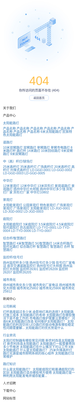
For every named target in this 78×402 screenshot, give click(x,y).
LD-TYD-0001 (47, 227)
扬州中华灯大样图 (26, 189)
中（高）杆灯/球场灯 (18, 161)
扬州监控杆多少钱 (16, 262)
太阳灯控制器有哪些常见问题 (24, 340)
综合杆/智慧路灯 (14, 238)
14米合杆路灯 (63, 243)
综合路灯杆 (28, 246)
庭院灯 (8, 219)
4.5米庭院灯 (65, 224)
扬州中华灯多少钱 (52, 189)
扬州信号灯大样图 (49, 266)
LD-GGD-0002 (62, 170)
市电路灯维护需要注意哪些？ (50, 318)
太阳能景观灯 (12, 205)
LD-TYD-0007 (42, 230)
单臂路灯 (43, 147)
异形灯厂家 (21, 192)
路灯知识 (9, 364)
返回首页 (39, 97)
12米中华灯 (28, 186)
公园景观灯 (31, 205)
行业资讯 (9, 335)
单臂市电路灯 (60, 147)
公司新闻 (9, 306)
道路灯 (8, 142)
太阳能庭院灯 (12, 224)
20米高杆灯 (62, 167)
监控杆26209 (48, 269)
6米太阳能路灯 (51, 131)
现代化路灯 (11, 246)
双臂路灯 (29, 147)
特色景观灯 (48, 205)
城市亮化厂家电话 (45, 285)
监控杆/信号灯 (13, 257)
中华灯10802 (39, 192)
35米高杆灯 (28, 167)
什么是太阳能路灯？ (34, 350)
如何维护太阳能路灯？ (50, 321)
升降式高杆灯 (19, 170)
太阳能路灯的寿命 (32, 315)
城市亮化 (9, 279)
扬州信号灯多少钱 (42, 262)
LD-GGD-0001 (40, 170)
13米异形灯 (45, 186)
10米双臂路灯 (13, 147)
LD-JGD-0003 (33, 211)
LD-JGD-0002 (13, 211)
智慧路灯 (9, 243)
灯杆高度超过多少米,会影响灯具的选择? (31, 312)
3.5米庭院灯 (47, 224)
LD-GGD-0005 (34, 173)
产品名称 (9, 128)
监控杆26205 (22, 272)
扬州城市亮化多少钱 (17, 285)
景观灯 (8, 199)
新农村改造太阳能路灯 (23, 343)
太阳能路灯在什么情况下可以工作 (44, 347)
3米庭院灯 (30, 224)
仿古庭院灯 (28, 227)
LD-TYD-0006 (21, 230)
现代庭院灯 (11, 227)
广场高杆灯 (45, 167)
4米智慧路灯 (25, 243)
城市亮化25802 (27, 288)
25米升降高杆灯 (60, 350)
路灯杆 (21, 150)
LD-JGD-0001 (60, 208)
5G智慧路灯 (43, 243)
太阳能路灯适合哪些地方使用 (31, 372)
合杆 (67, 246)
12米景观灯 (11, 186)
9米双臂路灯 (19, 154)
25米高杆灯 (11, 167)
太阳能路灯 (11, 123)
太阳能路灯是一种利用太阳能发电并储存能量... (39, 374)
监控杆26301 (29, 269)
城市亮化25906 (50, 288)
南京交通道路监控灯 (21, 266)
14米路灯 (33, 150)
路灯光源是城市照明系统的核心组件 (28, 353)
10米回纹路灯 (51, 150)
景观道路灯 (63, 186)
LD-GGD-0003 (13, 173)
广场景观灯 (65, 205)
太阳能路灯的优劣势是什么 (44, 328)
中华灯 (8, 180)
